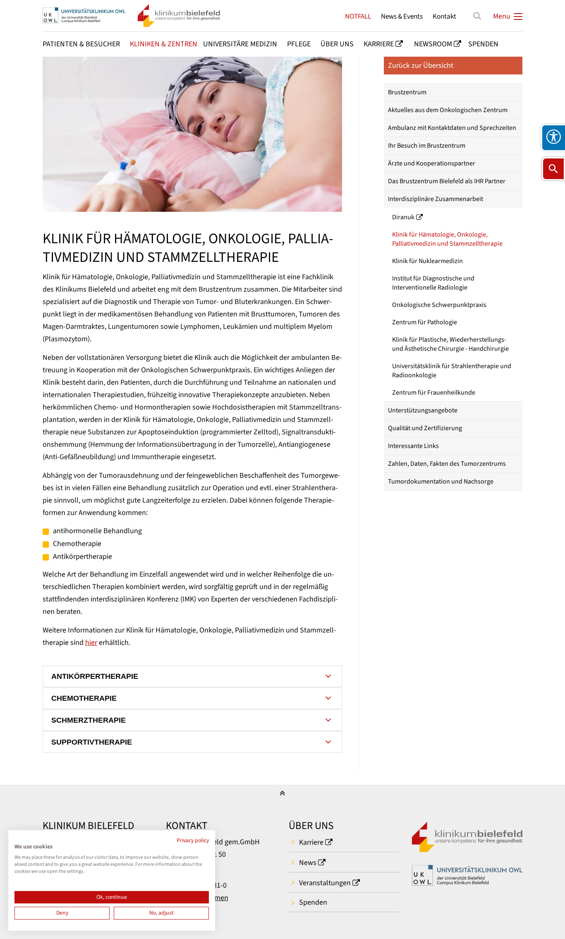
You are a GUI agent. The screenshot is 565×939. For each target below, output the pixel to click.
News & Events (402, 16)
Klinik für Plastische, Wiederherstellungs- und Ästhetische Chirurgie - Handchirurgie (450, 344)
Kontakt (444, 16)
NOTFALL (358, 16)
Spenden (313, 902)
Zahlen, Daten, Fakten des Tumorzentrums (447, 463)
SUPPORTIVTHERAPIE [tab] (91, 742)
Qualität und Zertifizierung (425, 428)
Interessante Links (413, 445)
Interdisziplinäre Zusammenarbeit (435, 199)
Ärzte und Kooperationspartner (431, 163)
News (307, 863)
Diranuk (403, 217)
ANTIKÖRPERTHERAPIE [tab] (94, 676)
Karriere (311, 842)
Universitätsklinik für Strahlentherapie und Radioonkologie (451, 371)
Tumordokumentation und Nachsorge (440, 481)
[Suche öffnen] (553, 168)
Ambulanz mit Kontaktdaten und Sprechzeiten (452, 127)
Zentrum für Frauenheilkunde (433, 392)
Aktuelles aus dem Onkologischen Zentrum (448, 110)
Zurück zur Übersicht (420, 65)
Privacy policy (193, 840)
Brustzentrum (407, 92)
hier (91, 642)
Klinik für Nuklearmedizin (427, 261)
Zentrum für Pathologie (424, 322)
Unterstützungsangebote (422, 410)
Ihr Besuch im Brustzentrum (426, 145)
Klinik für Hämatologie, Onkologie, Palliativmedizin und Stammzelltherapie (447, 239)
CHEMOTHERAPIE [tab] (84, 698)
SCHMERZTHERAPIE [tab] (88, 720)
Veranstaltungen (325, 883)
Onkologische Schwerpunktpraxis (439, 304)
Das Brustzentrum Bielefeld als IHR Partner (446, 181)
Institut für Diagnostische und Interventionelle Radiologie (433, 283)
